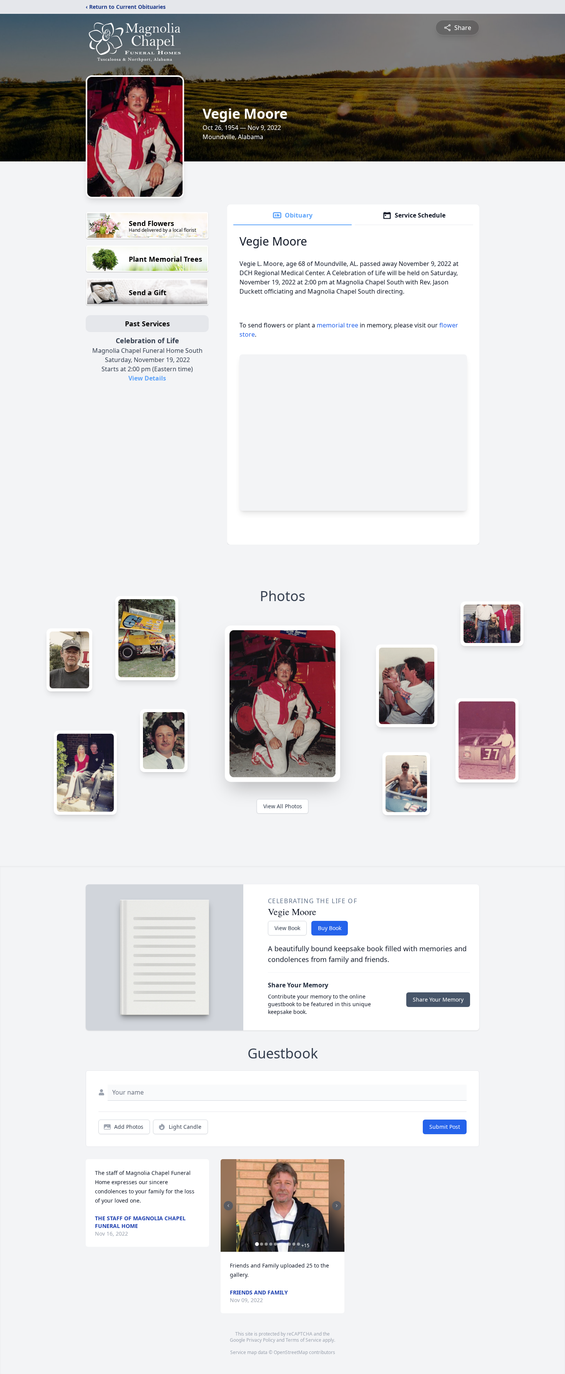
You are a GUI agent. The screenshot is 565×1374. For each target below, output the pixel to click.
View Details (147, 378)
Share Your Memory (438, 999)
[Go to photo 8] (289, 1244)
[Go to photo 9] (293, 1244)
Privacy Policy (260, 1340)
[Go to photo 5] (275, 1244)
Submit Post (444, 1126)
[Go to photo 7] (284, 1244)
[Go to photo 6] (279, 1244)
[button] (282, 1205)
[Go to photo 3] (266, 1244)
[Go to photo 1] (257, 1244)
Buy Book (329, 928)
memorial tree (337, 325)
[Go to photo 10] (298, 1244)
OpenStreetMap (291, 1352)
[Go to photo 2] (261, 1244)
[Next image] (336, 1205)
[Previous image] (228, 1205)
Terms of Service (303, 1340)
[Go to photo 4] (270, 1244)
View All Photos (282, 806)
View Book (287, 928)
